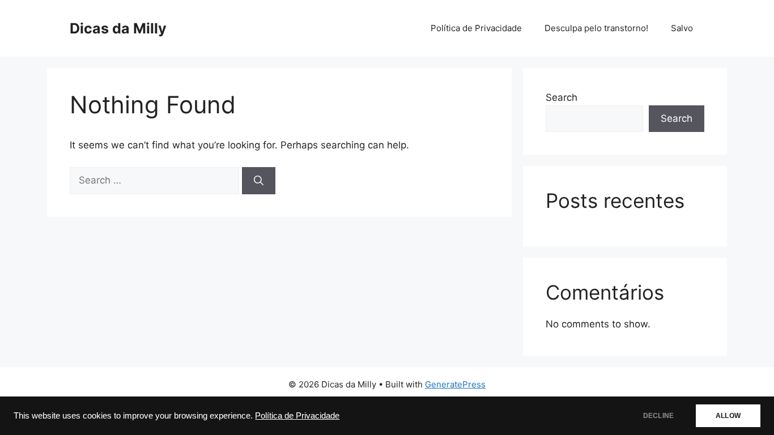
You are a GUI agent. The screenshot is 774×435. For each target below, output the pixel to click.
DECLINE (658, 416)
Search (561, 97)
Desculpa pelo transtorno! (596, 28)
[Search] (258, 180)
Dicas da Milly (118, 28)
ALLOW (728, 416)
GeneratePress (455, 384)
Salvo (682, 28)
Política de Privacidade (297, 415)
